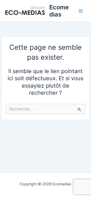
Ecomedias (59, 11)
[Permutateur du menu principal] (80, 11)
